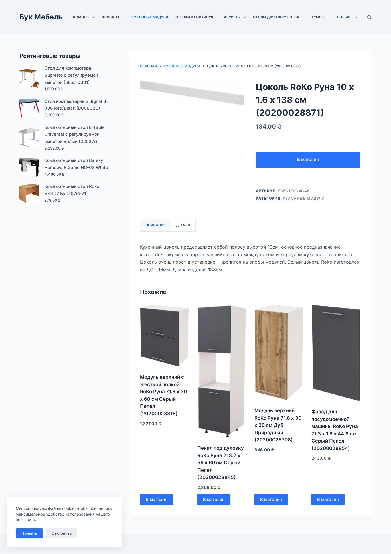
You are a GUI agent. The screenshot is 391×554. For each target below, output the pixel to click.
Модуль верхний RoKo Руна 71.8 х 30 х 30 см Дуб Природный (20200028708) (277, 425)
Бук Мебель (40, 17)
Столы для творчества (276, 17)
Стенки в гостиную (195, 17)
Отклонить (62, 533)
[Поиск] (369, 17)
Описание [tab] (155, 225)
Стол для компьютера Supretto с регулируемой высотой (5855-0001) (71, 75)
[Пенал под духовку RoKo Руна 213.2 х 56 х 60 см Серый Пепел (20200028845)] (221, 371)
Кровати (110, 17)
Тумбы (318, 17)
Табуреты (231, 17)
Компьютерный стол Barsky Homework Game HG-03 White (76, 164)
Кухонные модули (149, 17)
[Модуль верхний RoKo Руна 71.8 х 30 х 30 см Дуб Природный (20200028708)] (278, 352)
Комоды (81, 17)
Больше (345, 17)
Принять (29, 533)
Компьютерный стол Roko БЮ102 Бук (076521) (71, 190)
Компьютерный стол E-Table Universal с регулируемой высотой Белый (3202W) (74, 134)
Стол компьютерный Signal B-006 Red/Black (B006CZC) (76, 105)
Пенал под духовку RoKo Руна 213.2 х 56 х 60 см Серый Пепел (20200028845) (220, 462)
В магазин (308, 159)
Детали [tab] (183, 225)
